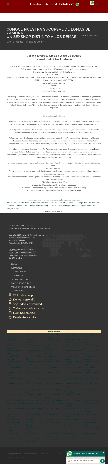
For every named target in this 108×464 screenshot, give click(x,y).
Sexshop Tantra (69, 439)
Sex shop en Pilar (51, 372)
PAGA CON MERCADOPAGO (23, 287)
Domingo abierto (24, 313)
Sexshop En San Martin (16, 403)
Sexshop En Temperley (35, 408)
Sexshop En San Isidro (35, 400)
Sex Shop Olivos (70, 334)
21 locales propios (24, 295)
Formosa (53, 206)
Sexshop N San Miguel (91, 428)
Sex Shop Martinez (33, 334)
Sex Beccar (30, 419)
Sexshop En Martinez (72, 372)
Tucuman (44, 203)
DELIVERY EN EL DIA (19, 279)
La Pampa (79, 203)
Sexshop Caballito (14, 367)
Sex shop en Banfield (72, 408)
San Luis (87, 203)
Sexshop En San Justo (72, 400)
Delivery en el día (24, 299)
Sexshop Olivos (32, 433)
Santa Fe (28, 203)
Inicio (84, 35)
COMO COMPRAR (18, 272)
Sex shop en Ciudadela (54, 400)
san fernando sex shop (54, 422)
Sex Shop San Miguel (34, 345)
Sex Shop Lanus (88, 334)
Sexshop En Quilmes (15, 395)
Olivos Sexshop (69, 433)
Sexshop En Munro (33, 384)
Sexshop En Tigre (52, 408)
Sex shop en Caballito (91, 400)
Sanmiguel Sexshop (71, 419)
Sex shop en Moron (14, 384)
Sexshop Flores (13, 419)
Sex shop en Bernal (33, 403)
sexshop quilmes (89, 433)
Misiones (71, 203)
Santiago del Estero (35, 206)
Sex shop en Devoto (71, 395)
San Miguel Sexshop (15, 422)
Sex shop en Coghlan (15, 400)
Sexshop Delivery (52, 367)
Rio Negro (82, 206)
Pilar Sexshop (69, 428)
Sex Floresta (50, 414)
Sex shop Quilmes (52, 339)
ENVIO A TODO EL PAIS (21, 283)
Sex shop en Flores (90, 389)
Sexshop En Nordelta (53, 384)
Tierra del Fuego (63, 206)
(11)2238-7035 (25, 252)
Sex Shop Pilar (12, 339)
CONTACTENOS (18, 291)
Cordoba (21, 203)
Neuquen (10, 209)
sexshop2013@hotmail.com (25, 255)
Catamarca (10, 206)
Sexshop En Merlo (14, 378)
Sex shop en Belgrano (15, 408)
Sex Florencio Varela (90, 414)
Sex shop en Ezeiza (33, 395)
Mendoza (36, 203)
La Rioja (19, 206)
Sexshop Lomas (88, 419)
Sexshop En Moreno (53, 378)
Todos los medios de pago (29, 308)
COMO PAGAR (17, 275)
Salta (25, 206)
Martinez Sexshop (52, 439)
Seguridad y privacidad (27, 304)
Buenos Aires (11, 203)
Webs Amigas (54, 331)
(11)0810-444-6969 (25, 250)
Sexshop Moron (51, 428)
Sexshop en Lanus (33, 372)
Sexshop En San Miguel (54, 403)
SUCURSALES (16, 268)
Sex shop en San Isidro (72, 367)
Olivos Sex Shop (13, 439)
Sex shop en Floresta (53, 389)
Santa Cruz (91, 206)
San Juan (95, 203)
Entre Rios (53, 203)
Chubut (74, 206)
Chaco (16, 209)
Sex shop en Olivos (71, 378)
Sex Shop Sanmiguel (71, 345)
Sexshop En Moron (90, 378)
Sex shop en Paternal (91, 372)
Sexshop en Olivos (90, 384)
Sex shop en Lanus (14, 389)
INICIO (14, 264)
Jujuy (46, 206)
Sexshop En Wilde (33, 414)
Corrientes (62, 203)
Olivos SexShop (13, 433)
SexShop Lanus (51, 419)
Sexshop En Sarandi (90, 403)
